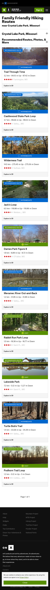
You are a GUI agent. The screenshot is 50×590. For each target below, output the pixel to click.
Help (4, 517)
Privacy (37, 587)
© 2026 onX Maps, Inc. (18, 587)
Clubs (5, 525)
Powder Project (31, 529)
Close (25, 582)
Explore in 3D (8, 85)
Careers (6, 570)
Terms (30, 587)
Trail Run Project (32, 525)
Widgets (6, 521)
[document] (25, 579)
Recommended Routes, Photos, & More (24, 41)
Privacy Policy (24, 577)
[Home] (13, 10)
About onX (6, 566)
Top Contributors (9, 529)
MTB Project (30, 517)
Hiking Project (31, 521)
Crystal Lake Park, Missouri (19, 33)
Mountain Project (32, 514)
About (5, 514)
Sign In (39, 10)
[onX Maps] (8, 550)
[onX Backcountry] (10, 3)
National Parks (31, 533)
